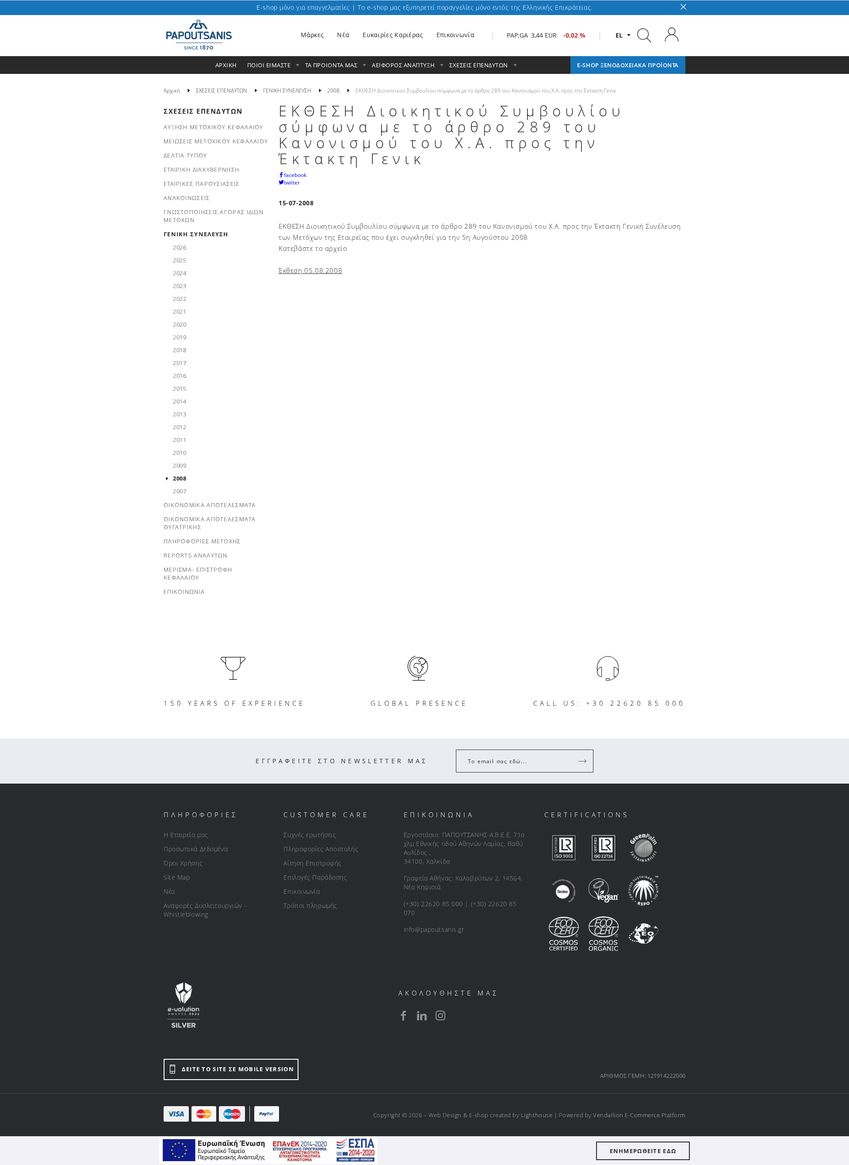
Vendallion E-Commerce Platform (639, 1115)
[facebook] (403, 1015)
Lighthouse (536, 1115)
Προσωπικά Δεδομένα (196, 849)
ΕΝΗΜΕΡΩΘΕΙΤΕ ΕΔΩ (643, 1151)
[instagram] (440, 1015)
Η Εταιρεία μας (186, 834)
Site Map (177, 877)
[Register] (583, 761)
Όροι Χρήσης (183, 863)
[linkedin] (422, 1015)
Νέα (169, 891)
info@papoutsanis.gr (434, 929)
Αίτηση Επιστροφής (312, 863)
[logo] (199, 35)
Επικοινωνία (301, 891)
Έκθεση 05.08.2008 (310, 270)
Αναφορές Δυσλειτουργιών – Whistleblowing (206, 910)
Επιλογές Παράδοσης (315, 877)
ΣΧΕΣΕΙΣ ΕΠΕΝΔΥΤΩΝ (203, 111)
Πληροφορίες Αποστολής (320, 849)
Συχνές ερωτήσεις (309, 834)
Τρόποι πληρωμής (310, 905)
